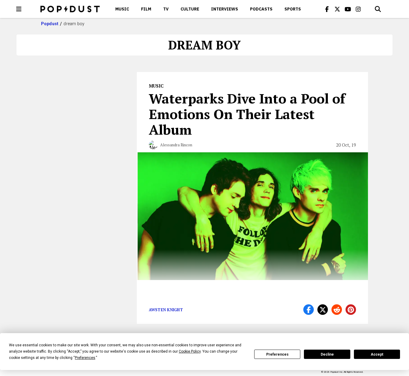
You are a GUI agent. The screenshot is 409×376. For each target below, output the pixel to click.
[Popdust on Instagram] (358, 9)
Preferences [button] (85, 358)
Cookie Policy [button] (190, 351)
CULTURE (190, 9)
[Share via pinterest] (351, 309)
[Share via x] (322, 309)
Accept (377, 354)
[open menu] (19, 9)
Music (122, 9)
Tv (166, 9)
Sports (292, 9)
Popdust (50, 23)
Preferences (277, 354)
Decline (327, 354)
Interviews (224, 9)
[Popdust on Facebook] (326, 9)
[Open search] (378, 9)
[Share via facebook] (308, 309)
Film (146, 9)
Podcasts (261, 9)
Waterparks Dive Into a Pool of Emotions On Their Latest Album (247, 114)
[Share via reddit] (336, 309)
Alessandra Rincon (176, 145)
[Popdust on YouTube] (347, 9)
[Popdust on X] (337, 9)
